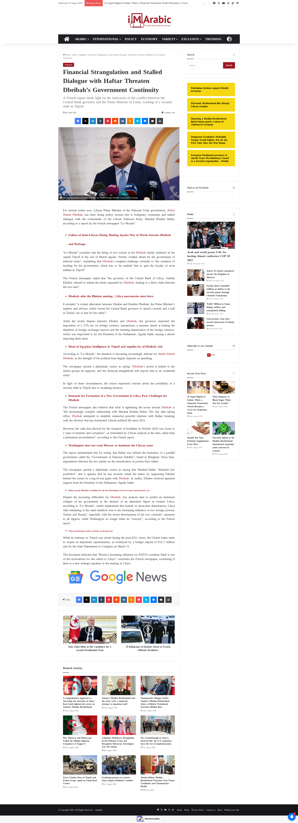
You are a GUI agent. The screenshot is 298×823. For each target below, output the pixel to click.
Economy (149, 39)
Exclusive (190, 39)
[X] (85, 121)
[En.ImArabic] (149, 20)
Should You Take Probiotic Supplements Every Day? (198, 441)
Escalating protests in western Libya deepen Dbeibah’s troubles (117, 779)
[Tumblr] (100, 121)
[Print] (160, 121)
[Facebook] (78, 121)
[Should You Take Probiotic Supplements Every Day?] (198, 428)
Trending (213, 39)
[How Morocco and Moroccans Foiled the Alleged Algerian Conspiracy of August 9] (80, 725)
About (186, 810)
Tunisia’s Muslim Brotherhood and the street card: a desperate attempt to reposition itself (118, 701)
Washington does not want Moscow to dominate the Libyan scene (111, 445)
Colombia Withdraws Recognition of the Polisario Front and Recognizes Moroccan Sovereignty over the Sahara (118, 742)
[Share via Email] (152, 121)
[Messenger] (145, 121)
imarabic (99, 810)
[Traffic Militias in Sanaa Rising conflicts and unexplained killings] (195, 308)
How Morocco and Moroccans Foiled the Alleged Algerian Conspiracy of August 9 (77, 741)
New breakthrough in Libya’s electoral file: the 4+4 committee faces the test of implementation (156, 741)
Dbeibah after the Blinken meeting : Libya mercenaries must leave (111, 296)
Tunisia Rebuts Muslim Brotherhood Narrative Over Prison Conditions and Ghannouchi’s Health (158, 782)
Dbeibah (141, 252)
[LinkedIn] (93, 121)
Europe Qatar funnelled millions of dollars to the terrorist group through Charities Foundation (218, 291)
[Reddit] (115, 121)
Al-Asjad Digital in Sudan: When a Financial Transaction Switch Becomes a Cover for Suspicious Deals (156, 3)
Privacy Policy (198, 810)
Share (219, 810)
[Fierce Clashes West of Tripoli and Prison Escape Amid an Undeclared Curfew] (80, 765)
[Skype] (137, 121)
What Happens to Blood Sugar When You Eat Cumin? (221, 400)
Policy (131, 39)
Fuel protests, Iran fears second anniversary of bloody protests (220, 322)
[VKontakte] (123, 121)
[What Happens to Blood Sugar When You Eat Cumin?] (223, 387)
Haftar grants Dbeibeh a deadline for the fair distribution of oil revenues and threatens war (109, 490)
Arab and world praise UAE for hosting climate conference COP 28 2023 (208, 256)
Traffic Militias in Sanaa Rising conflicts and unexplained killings (218, 307)
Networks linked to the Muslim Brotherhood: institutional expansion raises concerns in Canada (223, 444)
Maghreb (83, 55)
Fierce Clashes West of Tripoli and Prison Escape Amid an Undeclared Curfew (80, 780)
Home (67, 55)
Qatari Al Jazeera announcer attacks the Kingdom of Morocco (220, 274)
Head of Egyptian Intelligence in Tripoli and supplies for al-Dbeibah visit (115, 346)
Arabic (81, 39)
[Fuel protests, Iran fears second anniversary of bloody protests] (195, 323)
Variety (168, 39)
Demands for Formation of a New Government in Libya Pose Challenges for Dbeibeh (117, 398)
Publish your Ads (231, 810)
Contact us (210, 810)
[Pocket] (139, 600)
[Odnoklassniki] (130, 121)
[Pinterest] (108, 121)
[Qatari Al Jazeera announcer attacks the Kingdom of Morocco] (195, 275)
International (106, 39)
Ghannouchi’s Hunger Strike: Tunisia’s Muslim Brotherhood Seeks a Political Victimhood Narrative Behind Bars (155, 702)
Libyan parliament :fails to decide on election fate (90, 531)
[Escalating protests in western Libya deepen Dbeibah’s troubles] (119, 765)
